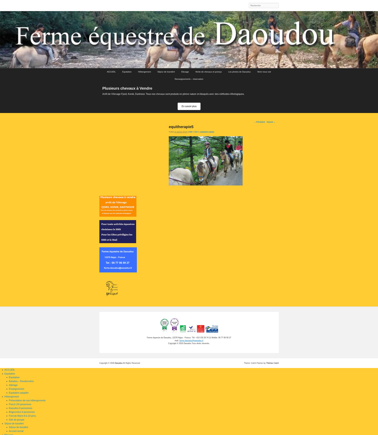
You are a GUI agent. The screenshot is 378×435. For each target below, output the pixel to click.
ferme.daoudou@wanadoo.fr (191, 340)
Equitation (127, 72)
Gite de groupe (16, 419)
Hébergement (144, 72)
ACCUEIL (111, 72)
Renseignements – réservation (189, 79)
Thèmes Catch (272, 363)
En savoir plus (189, 106)
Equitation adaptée (19, 393)
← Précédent (259, 122)
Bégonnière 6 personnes (22, 412)
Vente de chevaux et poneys (208, 72)
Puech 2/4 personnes (20, 404)
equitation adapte (207, 132)
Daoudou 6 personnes (20, 408)
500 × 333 (193, 132)
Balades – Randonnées (21, 381)
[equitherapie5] (206, 184)
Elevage (185, 72)
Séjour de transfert (166, 72)
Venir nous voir (264, 72)
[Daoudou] (189, 39)
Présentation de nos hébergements (27, 400)
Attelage (13, 385)
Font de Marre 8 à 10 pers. (22, 416)
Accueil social (16, 431)
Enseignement (16, 389)
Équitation (14, 377)
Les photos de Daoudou (239, 72)
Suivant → (271, 122)
